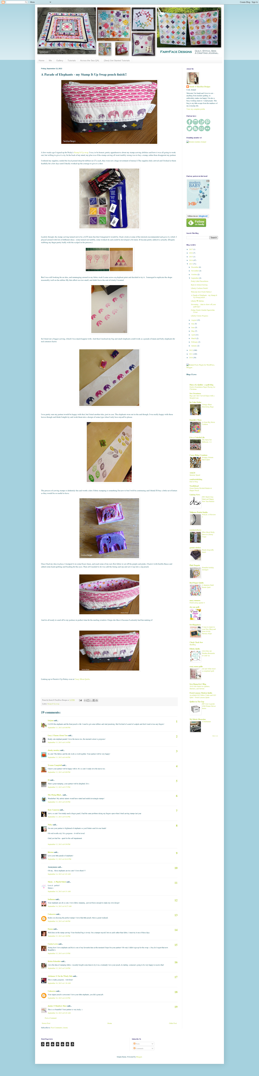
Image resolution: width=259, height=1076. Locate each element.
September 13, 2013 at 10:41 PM (59, 859)
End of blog (194, 481)
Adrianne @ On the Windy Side (60, 976)
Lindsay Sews (195, 494)
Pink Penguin (195, 565)
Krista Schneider (54, 961)
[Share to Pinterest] (96, 700)
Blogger (139, 1056)
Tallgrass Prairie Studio (199, 512)
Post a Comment (51, 1018)
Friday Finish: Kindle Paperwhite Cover (203, 311)
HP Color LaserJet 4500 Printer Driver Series (209, 706)
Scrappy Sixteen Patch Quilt (207, 458)
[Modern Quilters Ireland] (196, 142)
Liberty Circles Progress (199, 315)
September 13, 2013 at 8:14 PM (59, 742)
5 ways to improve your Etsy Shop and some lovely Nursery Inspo (209, 630)
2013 (191, 264)
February (194, 342)
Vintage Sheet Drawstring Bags (208, 405)
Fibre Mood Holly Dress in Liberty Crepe (208, 534)
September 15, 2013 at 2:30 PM (59, 936)
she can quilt (194, 607)
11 (175, 883)
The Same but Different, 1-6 (207, 441)
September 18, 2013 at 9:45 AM (59, 1013)
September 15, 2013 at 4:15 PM (59, 953)
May (193, 331)
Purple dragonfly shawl (208, 551)
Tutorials (72, 60)
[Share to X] (90, 700)
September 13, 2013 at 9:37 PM (59, 787)
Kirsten (51, 852)
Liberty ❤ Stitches (197, 301)
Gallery (59, 60)
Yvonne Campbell (55, 765)
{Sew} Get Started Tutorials (117, 60)
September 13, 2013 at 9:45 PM (59, 802)
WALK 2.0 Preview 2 (209, 515)
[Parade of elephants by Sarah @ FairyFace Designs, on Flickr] (109, 333)
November (195, 270)
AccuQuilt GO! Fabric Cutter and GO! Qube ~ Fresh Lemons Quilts (203, 696)
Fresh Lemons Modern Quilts (201, 693)
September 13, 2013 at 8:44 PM (59, 757)
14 (175, 930)
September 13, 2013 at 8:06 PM (59, 727)
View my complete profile (195, 109)
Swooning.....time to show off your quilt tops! (203, 305)
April (193, 334)
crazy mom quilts (196, 666)
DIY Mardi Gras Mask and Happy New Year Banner (208, 499)
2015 (191, 256)
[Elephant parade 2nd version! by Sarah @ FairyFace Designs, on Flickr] (109, 406)
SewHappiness (195, 624)
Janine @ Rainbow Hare (57, 1006)
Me (50, 60)
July (193, 323)
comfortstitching (196, 479)
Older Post (173, 1023)
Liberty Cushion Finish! (199, 288)
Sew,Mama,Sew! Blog (198, 684)
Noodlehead (194, 486)
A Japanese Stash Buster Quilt (208, 586)
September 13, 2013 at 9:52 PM (59, 816)
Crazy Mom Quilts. (82, 679)
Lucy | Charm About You (58, 735)
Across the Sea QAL (89, 60)
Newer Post (46, 1023)
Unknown (52, 914)
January (194, 345)
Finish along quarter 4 (197, 603)
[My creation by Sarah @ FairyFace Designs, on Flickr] (109, 271)
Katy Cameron (53, 810)
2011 (191, 354)
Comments (139, 1048)
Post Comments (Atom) (59, 1027)
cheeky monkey (54, 750)
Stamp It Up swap (81, 152)
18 (175, 992)
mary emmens (195, 600)
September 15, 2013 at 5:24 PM (59, 968)
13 (175, 915)
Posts (137, 1043)
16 (175, 962)
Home (41, 60)
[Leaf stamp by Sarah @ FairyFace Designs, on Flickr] (109, 482)
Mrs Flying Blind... (55, 795)
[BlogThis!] (88, 700)
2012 (191, 350)
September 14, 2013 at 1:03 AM (59, 874)
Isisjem (50, 720)
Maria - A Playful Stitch (57, 882)
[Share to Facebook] (93, 700)
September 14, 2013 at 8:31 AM (59, 891)
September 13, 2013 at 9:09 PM (59, 772)
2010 (191, 357)
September (195, 278)
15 (175, 945)
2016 (191, 253)
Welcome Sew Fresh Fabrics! (201, 292)
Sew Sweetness (195, 393)
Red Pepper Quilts (197, 582)
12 (175, 900)
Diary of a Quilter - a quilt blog (201, 384)
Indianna (51, 899)
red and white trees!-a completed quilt (209, 670)
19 (175, 1007)
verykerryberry (195, 530)
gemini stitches (195, 547)
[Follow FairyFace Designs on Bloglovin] (197, 217)
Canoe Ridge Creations (198, 455)
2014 (191, 260)
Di (49, 780)
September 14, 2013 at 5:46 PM (59, 921)
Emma (50, 929)
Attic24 (192, 472)
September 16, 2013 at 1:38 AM (59, 983)
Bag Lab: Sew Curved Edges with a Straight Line (202, 397)
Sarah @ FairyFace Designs (199, 86)
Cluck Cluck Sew (196, 642)
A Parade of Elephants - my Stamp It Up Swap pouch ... (204, 296)
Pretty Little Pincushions (199, 281)
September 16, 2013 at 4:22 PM (59, 998)
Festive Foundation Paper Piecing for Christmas (202, 388)
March (193, 338)
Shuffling (193, 644)
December (195, 267)
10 (175, 868)
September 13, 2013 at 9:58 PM (59, 844)
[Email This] (85, 700)
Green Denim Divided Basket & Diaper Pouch (201, 489)
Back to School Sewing (199, 284)
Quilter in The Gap (197, 701)
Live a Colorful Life (197, 437)
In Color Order (195, 402)
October (194, 274)
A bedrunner (206, 721)
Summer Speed (195, 475)
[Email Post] (80, 700)
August (194, 320)
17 (175, 977)
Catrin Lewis (53, 944)
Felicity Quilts (195, 648)
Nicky (50, 824)
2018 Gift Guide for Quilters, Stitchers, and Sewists (200, 687)
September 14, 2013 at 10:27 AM (59, 906)
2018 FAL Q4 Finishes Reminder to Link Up (208, 653)
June (193, 327)
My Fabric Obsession (198, 719)
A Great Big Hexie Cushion (208, 423)
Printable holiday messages (208, 568)
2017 (191, 249)
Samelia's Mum (195, 420)
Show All (215, 736)
